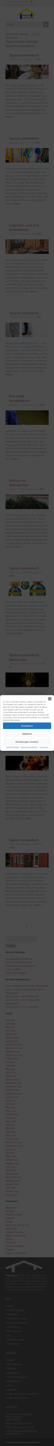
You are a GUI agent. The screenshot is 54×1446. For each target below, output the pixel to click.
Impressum (43, 747)
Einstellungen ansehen (27, 741)
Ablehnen (27, 733)
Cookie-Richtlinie (12, 747)
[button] (49, 698)
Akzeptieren (27, 725)
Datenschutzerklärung (29, 747)
